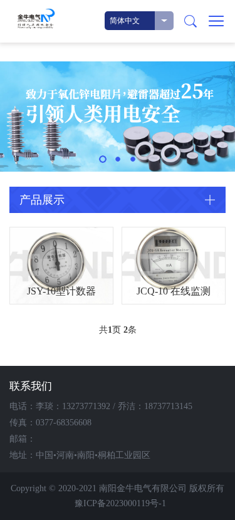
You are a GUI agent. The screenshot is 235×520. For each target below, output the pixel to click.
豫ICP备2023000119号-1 (120, 503)
